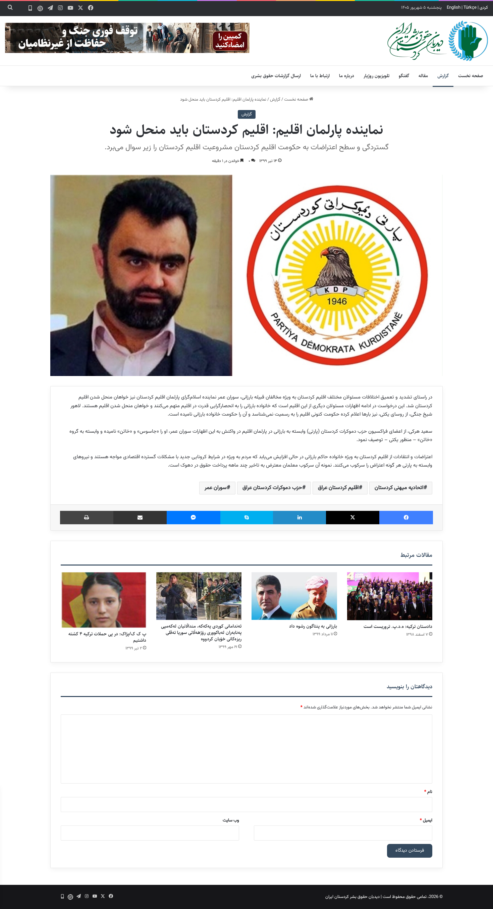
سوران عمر (216, 488)
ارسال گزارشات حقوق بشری (276, 75)
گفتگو (404, 75)
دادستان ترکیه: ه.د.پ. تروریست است (398, 626)
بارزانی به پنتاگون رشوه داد (313, 626)
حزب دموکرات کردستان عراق (272, 488)
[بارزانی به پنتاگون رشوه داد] (294, 596)
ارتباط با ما (320, 75)
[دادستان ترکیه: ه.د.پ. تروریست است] (390, 596)
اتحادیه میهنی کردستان (399, 488)
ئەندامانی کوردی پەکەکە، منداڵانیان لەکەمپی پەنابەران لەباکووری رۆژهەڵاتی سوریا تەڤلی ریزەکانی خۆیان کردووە (201, 633)
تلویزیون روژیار (376, 75)
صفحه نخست (470, 75)
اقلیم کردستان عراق (338, 488)
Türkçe (470, 7)
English (453, 7)
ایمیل (426, 820)
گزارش (443, 75)
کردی (484, 7)
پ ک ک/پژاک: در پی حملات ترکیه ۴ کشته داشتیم (107, 637)
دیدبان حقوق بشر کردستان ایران (352, 897)
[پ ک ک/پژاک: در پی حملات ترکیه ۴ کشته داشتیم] (103, 600)
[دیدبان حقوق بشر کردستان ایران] (437, 40)
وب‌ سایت (231, 820)
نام (428, 792)
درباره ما (346, 75)
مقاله (423, 75)
